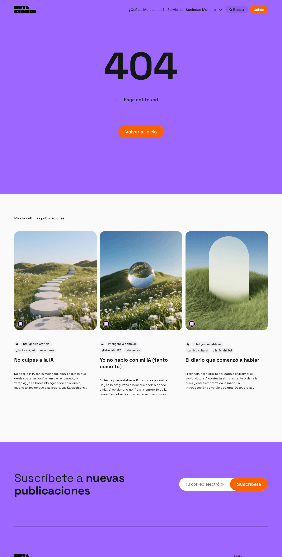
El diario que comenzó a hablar (222, 360)
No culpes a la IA (34, 360)
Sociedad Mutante (201, 10)
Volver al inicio (141, 132)
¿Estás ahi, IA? (25, 350)
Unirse (259, 10)
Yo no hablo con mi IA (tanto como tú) (134, 363)
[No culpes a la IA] (55, 280)
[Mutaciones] (20, 324)
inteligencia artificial (36, 344)
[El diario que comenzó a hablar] (226, 280)
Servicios (175, 10)
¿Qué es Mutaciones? (146, 10)
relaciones (47, 350)
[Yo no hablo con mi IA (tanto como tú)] (141, 280)
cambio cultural (197, 350)
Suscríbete (249, 484)
